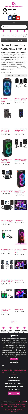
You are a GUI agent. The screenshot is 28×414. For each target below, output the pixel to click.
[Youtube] (18, 18)
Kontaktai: (14, 377)
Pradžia (4, 40)
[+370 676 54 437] (5, 10)
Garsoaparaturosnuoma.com (14, 408)
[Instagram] (14, 18)
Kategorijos (14, 362)
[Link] (11, 359)
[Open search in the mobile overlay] (14, 26)
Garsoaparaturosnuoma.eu (18, 406)
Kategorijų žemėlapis (20, 370)
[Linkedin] (16, 359)
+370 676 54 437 (11, 9)
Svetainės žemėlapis (7, 370)
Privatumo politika (7, 373)
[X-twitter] (14, 359)
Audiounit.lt (4, 404)
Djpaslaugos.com (5, 406)
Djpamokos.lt (19, 409)
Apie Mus (14, 335)
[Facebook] (10, 18)
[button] (14, 22)
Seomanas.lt (14, 411)
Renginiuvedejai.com (9, 409)
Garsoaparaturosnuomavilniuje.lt (17, 404)
